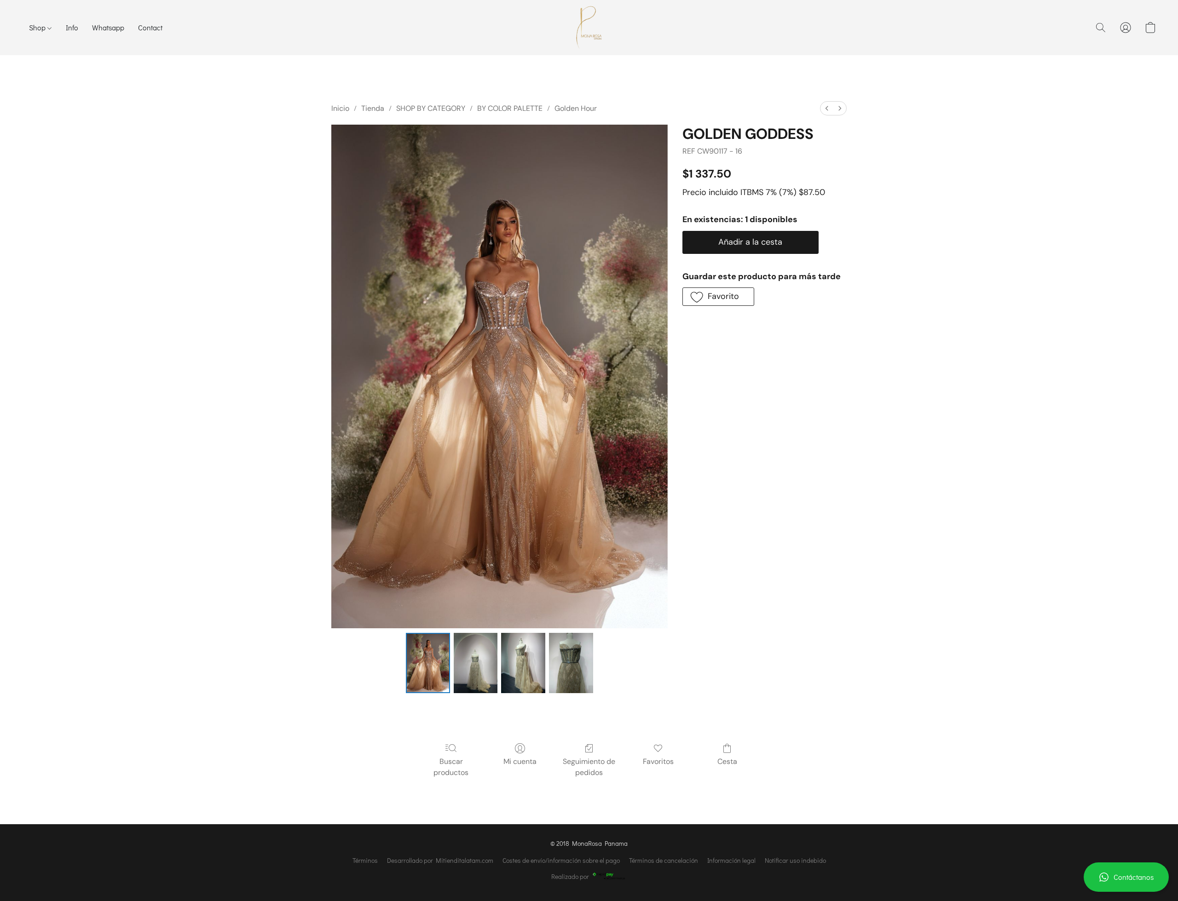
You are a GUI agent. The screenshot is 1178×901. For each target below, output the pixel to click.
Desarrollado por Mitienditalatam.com (440, 860)
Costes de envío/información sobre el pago (561, 860)
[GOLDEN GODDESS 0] (428, 663)
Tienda (372, 108)
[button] (1126, 877)
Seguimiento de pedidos (589, 767)
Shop (38, 27)
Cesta (727, 761)
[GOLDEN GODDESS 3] (571, 663)
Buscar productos (450, 767)
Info (72, 27)
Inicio (340, 108)
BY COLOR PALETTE (510, 108)
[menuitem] (826, 108)
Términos (365, 860)
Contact (150, 27)
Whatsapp (108, 27)
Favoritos (658, 761)
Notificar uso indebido (795, 860)
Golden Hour (575, 108)
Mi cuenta (520, 761)
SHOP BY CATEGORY (430, 108)
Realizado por (570, 876)
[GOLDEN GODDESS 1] (476, 663)
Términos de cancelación (663, 860)
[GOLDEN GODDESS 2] (523, 663)
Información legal (731, 860)
